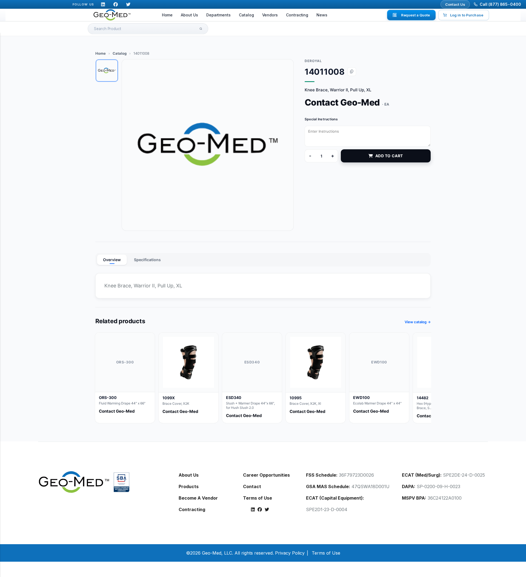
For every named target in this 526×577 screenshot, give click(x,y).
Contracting (297, 15)
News (321, 15)
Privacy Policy (290, 553)
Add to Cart (389, 155)
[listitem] (125, 377)
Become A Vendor (198, 498)
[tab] (107, 70)
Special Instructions (321, 119)
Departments (218, 15)
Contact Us (455, 4)
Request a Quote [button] (415, 15)
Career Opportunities (266, 475)
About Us (189, 15)
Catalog (246, 15)
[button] (208, 145)
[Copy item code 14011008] (351, 71)
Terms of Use (257, 498)
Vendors (270, 15)
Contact (252, 486)
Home (167, 15)
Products (189, 486)
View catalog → (418, 322)
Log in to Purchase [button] (466, 15)
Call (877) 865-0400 (500, 4)
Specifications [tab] (147, 259)
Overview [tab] (112, 259)
